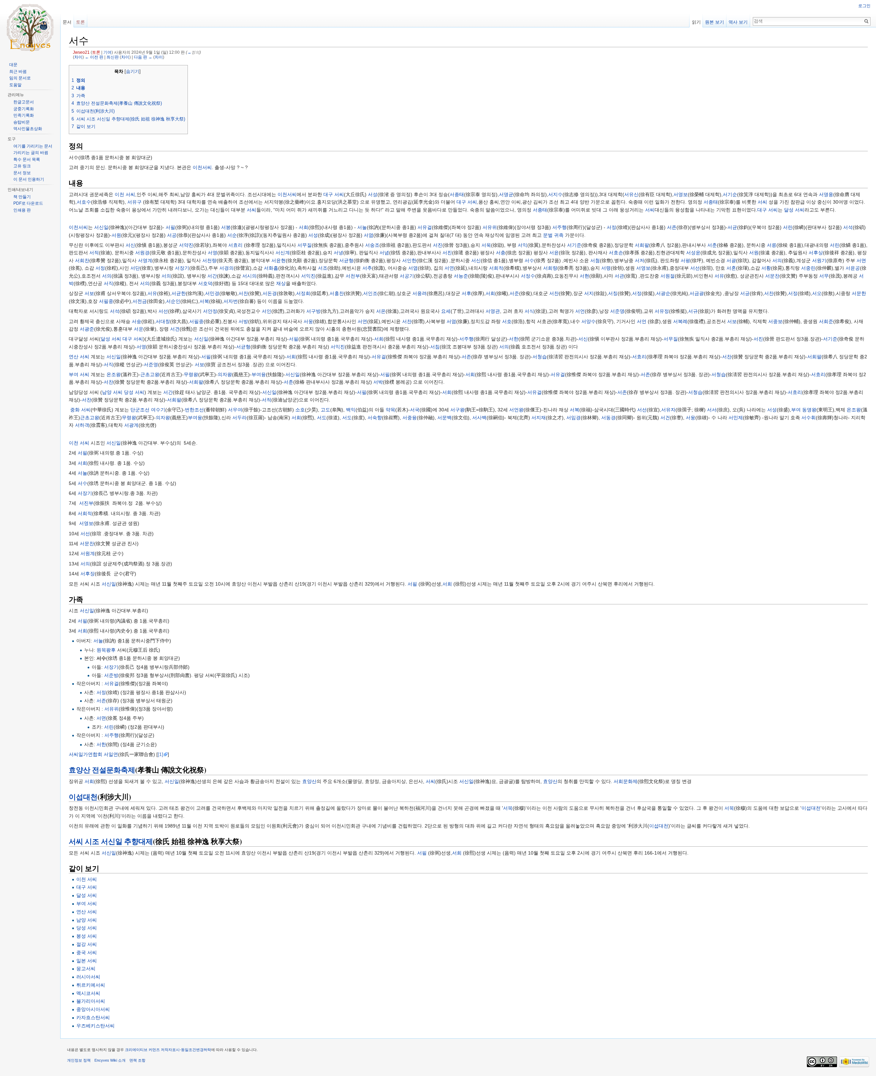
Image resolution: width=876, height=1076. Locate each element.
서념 (384, 252)
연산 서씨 (79, 356)
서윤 (554, 252)
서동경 (608, 417)
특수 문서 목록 (26, 159)
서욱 (486, 245)
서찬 (243, 293)
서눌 (362, 227)
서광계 (131, 425)
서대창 (163, 321)
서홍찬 (337, 293)
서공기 (407, 276)
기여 (107, 52)
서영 (212, 252)
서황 (766, 268)
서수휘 (808, 417)
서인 (266, 311)
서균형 (346, 260)
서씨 (762, 202)
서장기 (182, 268)
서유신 (631, 194)
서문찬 (772, 276)
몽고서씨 (85, 968)
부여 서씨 (79, 374)
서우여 (235, 409)
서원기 (819, 260)
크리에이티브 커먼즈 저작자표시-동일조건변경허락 (168, 1050)
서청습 (539, 356)
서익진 (308, 276)
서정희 (303, 293)
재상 (281, 283)
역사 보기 (738, 22)
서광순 (663, 293)
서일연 (111, 754)
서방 (243, 321)
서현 (584, 276)
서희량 (550, 268)
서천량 (209, 260)
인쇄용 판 (22, 210)
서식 (529, 311)
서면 (861, 260)
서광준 (87, 329)
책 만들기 (22, 196)
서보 (89, 293)
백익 (351, 409)
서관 (619, 276)
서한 (513, 339)
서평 (685, 260)
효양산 (309, 781)
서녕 (338, 252)
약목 (390, 409)
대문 (13, 64)
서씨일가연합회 (85, 754)
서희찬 (82, 260)
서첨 (595, 260)
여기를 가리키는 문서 (32, 146)
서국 (415, 409)
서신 (130, 245)
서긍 (745, 293)
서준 (514, 293)
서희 (303, 227)
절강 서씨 (86, 944)
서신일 (101, 227)
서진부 (86, 503)
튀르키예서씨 (90, 985)
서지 (589, 293)
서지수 (555, 194)
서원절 (667, 276)
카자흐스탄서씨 (93, 1017)
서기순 (730, 194)
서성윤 (693, 252)
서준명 (617, 311)
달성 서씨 (794, 210)
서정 (611, 227)
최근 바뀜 (18, 71)
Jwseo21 (81, 52)
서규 (693, 311)
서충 (500, 252)
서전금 (139, 301)
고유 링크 (22, 166)
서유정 (662, 311)
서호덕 (205, 283)
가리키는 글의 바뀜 (30, 152)
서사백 (479, 417)
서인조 (370, 293)
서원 (116, 235)
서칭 (613, 293)
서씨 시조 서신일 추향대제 (111, 841)
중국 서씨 (86, 952)
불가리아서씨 (90, 1001)
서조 (322, 268)
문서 (67, 22)
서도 (321, 417)
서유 (719, 276)
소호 (300, 409)
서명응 (826, 194)
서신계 (282, 252)
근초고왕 (149, 374)
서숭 (136, 321)
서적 (94, 252)
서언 (580, 311)
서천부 (353, 276)
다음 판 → (143, 57)
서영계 (145, 260)
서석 (848, 227)
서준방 (111, 675)
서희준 (826, 321)
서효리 (235, 245)
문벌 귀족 (553, 235)
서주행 (559, 227)
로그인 (864, 5)
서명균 (506, 194)
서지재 (538, 417)
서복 (204, 301)
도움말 (15, 84)
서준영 (151, 364)
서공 (172, 235)
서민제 (736, 417)
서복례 (680, 321)
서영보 (680, 194)
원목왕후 (106, 650)
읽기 (696, 22)
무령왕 (191, 374)
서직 (108, 283)
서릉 (771, 245)
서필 (170, 227)
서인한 (409, 260)
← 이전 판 (94, 57)
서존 (672, 227)
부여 (796, 409)
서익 (522, 245)
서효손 (616, 252)
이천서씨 (202, 167)
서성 (372, 194)
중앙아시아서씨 (93, 1009)
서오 (817, 293)
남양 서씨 (112, 392)
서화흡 (271, 268)
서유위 (489, 227)
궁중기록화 (23, 108)
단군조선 (140, 409)
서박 (378, 382)
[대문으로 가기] (30, 27)
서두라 (239, 417)
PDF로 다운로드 (28, 203)
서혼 (731, 268)
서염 (368, 235)
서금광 (697, 293)
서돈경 (269, 293)
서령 (606, 268)
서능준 (461, 276)
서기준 (574, 245)
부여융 (259, 374)
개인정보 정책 (79, 1060)
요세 (446, 311)
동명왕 (809, 409)
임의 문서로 (20, 78)
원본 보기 (714, 22)
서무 (824, 276)
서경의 (226, 268)
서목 (508, 808)
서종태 (457, 194)
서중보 (775, 321)
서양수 (588, 321)
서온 (381, 311)
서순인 (173, 301)
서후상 (816, 252)
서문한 (859, 293)
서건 (665, 417)
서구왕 (457, 409)
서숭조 (372, 245)
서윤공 (853, 268)
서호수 (84, 202)
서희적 (496, 268)
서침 (435, 346)
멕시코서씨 (88, 993)
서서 (712, 409)
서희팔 (642, 245)
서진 (437, 245)
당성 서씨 (134, 392)
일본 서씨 (86, 960)
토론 (96, 52)
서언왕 (516, 409)
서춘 (712, 245)
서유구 (134, 202)
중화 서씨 (80, 409)
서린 (788, 227)
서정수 (528, 276)
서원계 (87, 553)
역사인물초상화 (27, 128)
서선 (695, 268)
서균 (732, 227)
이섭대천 (83, 797)
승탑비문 (21, 122)
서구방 (313, 311)
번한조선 (194, 409)
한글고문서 (23, 102)
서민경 (212, 293)
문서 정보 (22, 172)
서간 (212, 276)
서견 (175, 329)
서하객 (82, 425)
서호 (507, 321)
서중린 (808, 268)
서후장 (87, 573)
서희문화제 (625, 781)
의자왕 (225, 374)
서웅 (308, 321)
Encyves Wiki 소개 (110, 1060)
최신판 (112, 57)
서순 (232, 235)
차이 (78, 57)
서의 (777, 260)
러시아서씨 (88, 976)
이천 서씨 (125, 194)
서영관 (493, 311)
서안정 (210, 311)
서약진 (186, 245)
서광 (731, 260)
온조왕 (113, 374)
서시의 (249, 276)
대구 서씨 (333, 194)
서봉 (226, 227)
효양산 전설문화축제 (102, 770)
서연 (449, 268)
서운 (138, 329)
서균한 (178, 293)
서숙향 (375, 417)
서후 (466, 293)
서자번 (230, 301)
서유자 (668, 409)
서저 (639, 260)
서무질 (304, 245)
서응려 (419, 293)
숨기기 (132, 71)
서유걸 (424, 227)
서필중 (106, 301)
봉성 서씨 (86, 936)
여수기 (158, 409)
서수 (529, 260)
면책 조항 (137, 1060)
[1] (160, 754)
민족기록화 (23, 115)
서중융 (409, 417)
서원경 (142, 252)
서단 (135, 268)
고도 (325, 409)
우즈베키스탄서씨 (95, 1025)
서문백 (444, 417)
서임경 (573, 417)
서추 (367, 268)
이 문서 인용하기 (28, 179)
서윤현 (278, 260)
